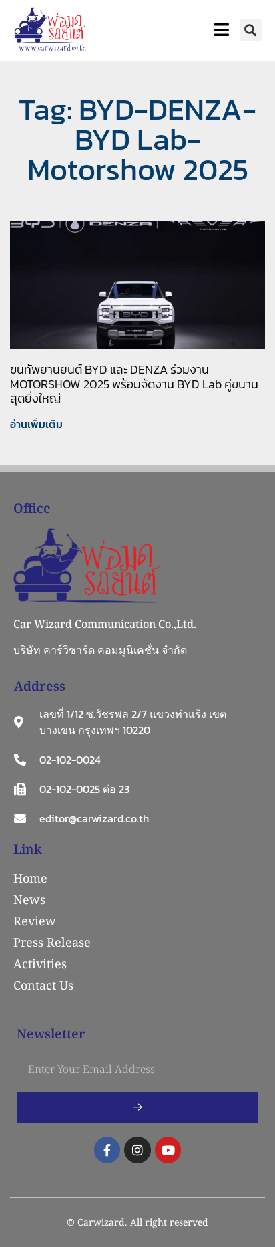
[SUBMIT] (137, 1107)
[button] (251, 30)
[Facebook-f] (107, 1150)
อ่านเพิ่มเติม (36, 424)
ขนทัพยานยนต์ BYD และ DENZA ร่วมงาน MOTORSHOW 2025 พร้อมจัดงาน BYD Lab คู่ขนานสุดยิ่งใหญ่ (134, 383)
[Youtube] (168, 1150)
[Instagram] (137, 1150)
